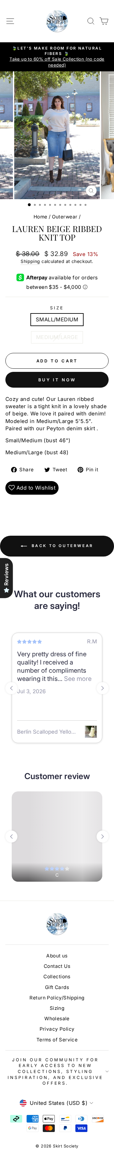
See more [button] (77, 678)
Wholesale (57, 1019)
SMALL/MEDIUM (57, 319)
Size (57, 307)
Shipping (30, 261)
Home (41, 217)
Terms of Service (57, 1040)
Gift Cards (57, 987)
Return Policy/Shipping (56, 998)
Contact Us (57, 966)
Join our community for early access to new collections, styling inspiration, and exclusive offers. (55, 1071)
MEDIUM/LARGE (57, 337)
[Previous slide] (11, 688)
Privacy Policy (57, 1029)
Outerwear (65, 217)
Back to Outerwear (61, 545)
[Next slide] (103, 688)
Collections (57, 977)
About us (56, 956)
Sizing (57, 1008)
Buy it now (57, 379)
